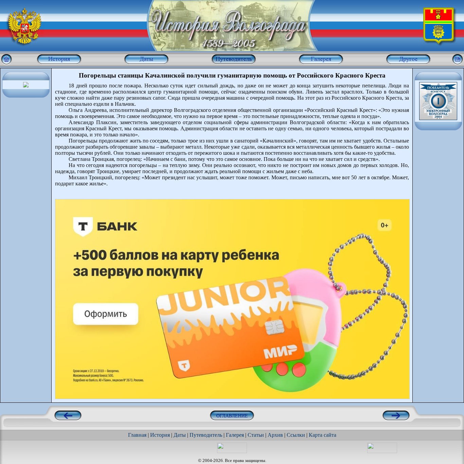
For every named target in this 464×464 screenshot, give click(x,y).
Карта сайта (322, 435)
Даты (180, 435)
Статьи (256, 435)
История (160, 435)
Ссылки (296, 435)
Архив (275, 435)
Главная (137, 435)
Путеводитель (206, 435)
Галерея (235, 435)
